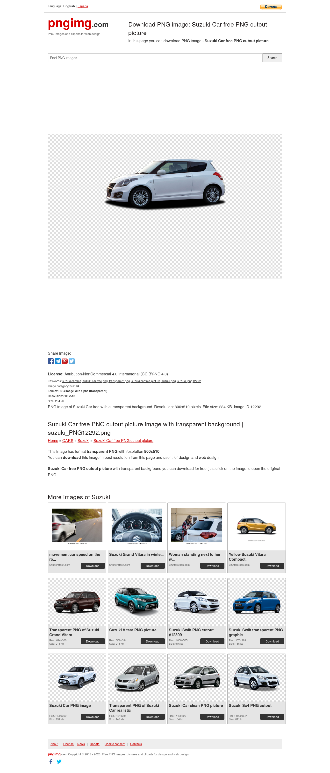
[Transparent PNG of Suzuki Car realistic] (137, 677)
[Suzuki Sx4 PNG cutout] (256, 677)
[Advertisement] (165, 100)
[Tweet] (72, 361)
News (81, 744)
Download (93, 566)
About (54, 744)
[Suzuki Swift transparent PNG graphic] (256, 602)
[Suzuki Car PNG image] (77, 677)
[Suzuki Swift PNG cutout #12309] (196, 602)
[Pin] (65, 361)
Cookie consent (115, 744)
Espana (83, 6)
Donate (95, 744)
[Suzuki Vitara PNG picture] (137, 602)
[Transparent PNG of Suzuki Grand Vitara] (77, 602)
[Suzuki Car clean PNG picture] (196, 677)
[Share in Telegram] (58, 361)
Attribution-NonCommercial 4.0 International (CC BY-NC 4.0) (116, 374)
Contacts (136, 744)
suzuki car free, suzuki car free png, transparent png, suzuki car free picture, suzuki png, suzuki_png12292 (131, 381)
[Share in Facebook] (51, 361)
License (68, 744)
